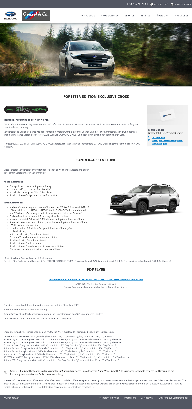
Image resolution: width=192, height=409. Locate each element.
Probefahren (110, 15)
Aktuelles (181, 15)
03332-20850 (158, 137)
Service (130, 15)
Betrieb (145, 15)
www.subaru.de (12, 397)
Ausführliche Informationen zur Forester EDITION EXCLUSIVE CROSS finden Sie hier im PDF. (96, 279)
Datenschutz (147, 397)
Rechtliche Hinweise (109, 397)
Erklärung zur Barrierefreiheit (173, 397)
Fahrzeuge (88, 15)
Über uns (162, 15)
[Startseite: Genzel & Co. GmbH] (10, 15)
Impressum (130, 397)
